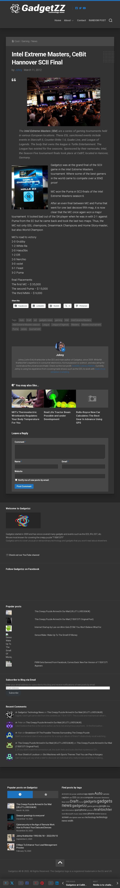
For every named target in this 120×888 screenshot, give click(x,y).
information (69, 810)
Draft (29, 320)
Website (18, 471)
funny (81, 802)
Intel (66, 320)
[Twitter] (80, 8)
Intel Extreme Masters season (26, 325)
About (67, 20)
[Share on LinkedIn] (52, 883)
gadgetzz (79, 806)
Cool (17, 41)
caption (65, 797)
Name (18, 461)
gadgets (90, 801)
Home (58, 20)
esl (35, 320)
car (70, 798)
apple (91, 793)
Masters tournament (91, 325)
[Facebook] (76, 8)
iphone (82, 809)
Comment (20, 442)
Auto (21, 320)
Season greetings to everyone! (30, 815)
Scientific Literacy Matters (83, 366)
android (80, 794)
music (75, 814)
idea (108, 806)
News (34, 41)
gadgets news (45, 320)
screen (65, 817)
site (70, 817)
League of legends (60, 325)
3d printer (73, 794)
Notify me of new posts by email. (33, 480)
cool (68, 802)
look (63, 814)
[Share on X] (7, 883)
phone (91, 813)
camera (106, 794)
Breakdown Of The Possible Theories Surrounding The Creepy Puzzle (57, 733)
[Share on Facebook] (22, 883)
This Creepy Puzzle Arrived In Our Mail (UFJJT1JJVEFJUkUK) (62, 611)
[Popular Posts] (45, 794)
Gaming (25, 41)
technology (90, 817)
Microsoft (69, 814)
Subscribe (13, 693)
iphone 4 (90, 810)
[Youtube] (84, 8)
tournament (34, 329)
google (102, 806)
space (74, 817)
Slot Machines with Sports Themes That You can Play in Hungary (73, 754)
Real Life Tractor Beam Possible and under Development (57, 416)
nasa (80, 814)
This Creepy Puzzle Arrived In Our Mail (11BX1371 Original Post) (64, 619)
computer (89, 797)
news (85, 814)
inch (63, 810)
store (79, 817)
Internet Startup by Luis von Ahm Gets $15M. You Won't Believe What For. (68, 627)
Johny (18, 69)
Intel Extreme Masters (81, 320)
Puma (15, 329)
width (70, 820)
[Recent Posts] (20, 794)
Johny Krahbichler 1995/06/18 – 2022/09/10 (37, 836)
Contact (81, 20)
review (97, 814)
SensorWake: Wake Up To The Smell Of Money (56, 635)
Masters (75, 325)
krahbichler (103, 810)
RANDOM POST (97, 20)
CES (74, 797)
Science (103, 814)
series (24, 329)
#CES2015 (65, 794)
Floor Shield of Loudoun (29, 754)
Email (65, 461)
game (89, 806)
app (86, 794)
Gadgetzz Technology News (31, 712)
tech (83, 817)
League (46, 325)
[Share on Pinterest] (37, 883)
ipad (77, 810)
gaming (58, 320)
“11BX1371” (58, 537)
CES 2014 (80, 798)
